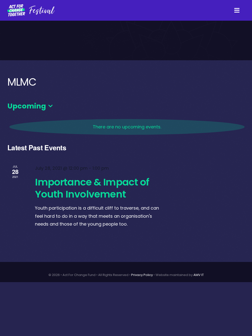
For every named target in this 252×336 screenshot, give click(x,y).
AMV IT (198, 275)
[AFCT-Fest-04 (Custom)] (31, 6)
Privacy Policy (142, 275)
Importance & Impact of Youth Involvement (92, 188)
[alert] (127, 127)
